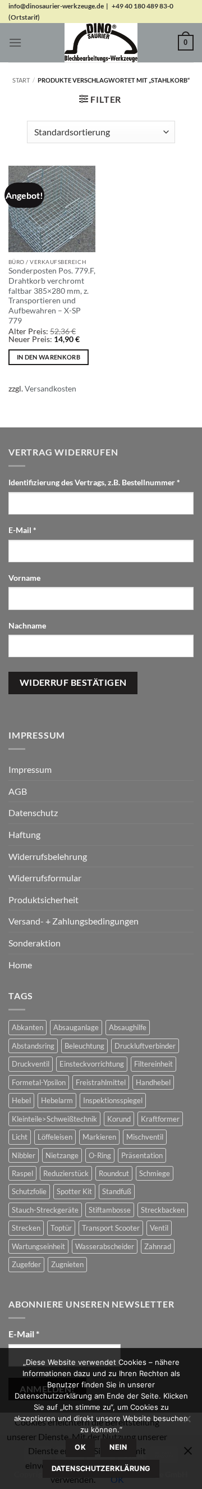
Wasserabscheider (104, 1246)
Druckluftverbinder (145, 1045)
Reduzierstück (66, 1173)
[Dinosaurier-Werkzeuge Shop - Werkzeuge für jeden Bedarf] (101, 42)
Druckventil (30, 1063)
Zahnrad (157, 1246)
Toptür (61, 1227)
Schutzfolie (29, 1191)
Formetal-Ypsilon (39, 1082)
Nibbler (23, 1155)
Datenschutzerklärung (101, 1468)
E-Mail (22, 530)
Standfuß (116, 1191)
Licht (19, 1136)
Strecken (26, 1227)
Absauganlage (76, 1027)
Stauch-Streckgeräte (45, 1209)
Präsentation (142, 1155)
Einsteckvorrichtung (91, 1063)
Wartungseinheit (38, 1246)
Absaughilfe (127, 1027)
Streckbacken (163, 1209)
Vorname (25, 577)
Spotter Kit (74, 1191)
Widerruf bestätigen (73, 682)
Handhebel (153, 1082)
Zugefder (26, 1264)
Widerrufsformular (44, 877)
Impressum (30, 769)
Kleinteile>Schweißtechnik (54, 1118)
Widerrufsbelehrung (47, 856)
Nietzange (62, 1155)
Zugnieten (67, 1264)
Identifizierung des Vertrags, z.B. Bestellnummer (94, 482)
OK (80, 1447)
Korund (119, 1118)
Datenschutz (33, 812)
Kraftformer (160, 1118)
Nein (118, 1447)
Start (21, 80)
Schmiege (154, 1173)
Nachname (28, 625)
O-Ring (100, 1155)
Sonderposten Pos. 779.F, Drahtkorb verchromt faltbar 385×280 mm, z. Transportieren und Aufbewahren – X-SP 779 (51, 295)
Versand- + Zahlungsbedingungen (73, 921)
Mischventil (144, 1136)
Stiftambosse (110, 1209)
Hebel (21, 1100)
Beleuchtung (84, 1045)
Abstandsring (33, 1045)
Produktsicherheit (43, 899)
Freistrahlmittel (101, 1082)
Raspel (22, 1173)
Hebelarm (57, 1100)
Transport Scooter (111, 1227)
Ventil (159, 1227)
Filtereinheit (153, 1063)
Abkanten (27, 1027)
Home (20, 964)
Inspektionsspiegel (113, 1100)
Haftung (24, 834)
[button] (15, 42)
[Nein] (187, 1422)
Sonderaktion (34, 942)
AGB (17, 791)
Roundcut (114, 1173)
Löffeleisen (55, 1136)
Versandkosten (50, 388)
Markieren (99, 1136)
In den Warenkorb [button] (48, 357)
